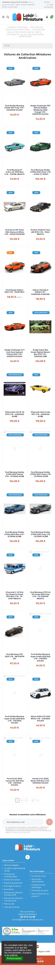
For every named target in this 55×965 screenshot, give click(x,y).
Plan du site (9, 904)
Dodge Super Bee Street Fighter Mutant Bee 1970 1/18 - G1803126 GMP (40, 353)
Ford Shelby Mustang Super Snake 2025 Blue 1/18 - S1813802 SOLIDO (14, 719)
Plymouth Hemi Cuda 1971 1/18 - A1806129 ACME (40, 414)
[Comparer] (14, 100)
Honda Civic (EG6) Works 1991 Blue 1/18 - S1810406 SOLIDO (40, 781)
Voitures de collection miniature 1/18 (13, 893)
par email (13, 7)
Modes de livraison (12, 880)
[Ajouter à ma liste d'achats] (11, 100)
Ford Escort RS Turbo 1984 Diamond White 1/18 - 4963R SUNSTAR (14, 232)
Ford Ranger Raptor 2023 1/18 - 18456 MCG (14, 291)
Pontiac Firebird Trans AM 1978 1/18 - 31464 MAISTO (40, 232)
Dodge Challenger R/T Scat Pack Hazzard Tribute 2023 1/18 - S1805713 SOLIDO (14, 353)
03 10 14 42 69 (21, 2)
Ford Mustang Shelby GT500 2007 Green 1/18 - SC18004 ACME (40, 474)
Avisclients (8, 889)
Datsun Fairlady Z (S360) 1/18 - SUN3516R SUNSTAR (40, 292)
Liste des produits (12, 907)
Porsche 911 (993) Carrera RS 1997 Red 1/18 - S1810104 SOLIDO (15, 782)
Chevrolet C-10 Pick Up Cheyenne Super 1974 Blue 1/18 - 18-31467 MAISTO (14, 595)
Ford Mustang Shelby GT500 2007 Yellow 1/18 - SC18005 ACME (14, 474)
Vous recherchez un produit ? (40, 895)
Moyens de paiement (13, 883)
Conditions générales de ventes (14, 869)
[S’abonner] (49, 822)
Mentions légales (11, 865)
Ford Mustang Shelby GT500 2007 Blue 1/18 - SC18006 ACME (14, 534)
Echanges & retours (12, 886)
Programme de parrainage (38, 886)
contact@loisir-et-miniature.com (27, 919)
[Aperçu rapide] (18, 100)
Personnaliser (14, 958)
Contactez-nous (8, 2)
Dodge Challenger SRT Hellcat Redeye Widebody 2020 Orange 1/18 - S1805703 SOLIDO (40, 110)
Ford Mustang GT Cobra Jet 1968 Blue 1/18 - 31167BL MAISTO (14, 172)
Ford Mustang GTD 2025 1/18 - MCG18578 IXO (14, 656)
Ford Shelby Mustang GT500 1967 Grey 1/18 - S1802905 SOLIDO (14, 108)
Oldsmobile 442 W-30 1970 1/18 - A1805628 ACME (14, 414)
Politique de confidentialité (20, 832)
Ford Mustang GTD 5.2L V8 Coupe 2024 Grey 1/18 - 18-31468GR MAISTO (40, 595)
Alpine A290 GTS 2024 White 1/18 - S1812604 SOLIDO (40, 718)
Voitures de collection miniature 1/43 (13, 899)
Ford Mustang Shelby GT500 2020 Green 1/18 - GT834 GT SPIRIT (40, 172)
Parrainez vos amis (40, 890)
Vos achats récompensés (38, 880)
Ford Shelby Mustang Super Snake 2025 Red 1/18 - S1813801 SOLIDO (40, 657)
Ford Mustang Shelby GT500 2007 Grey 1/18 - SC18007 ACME (40, 534)
